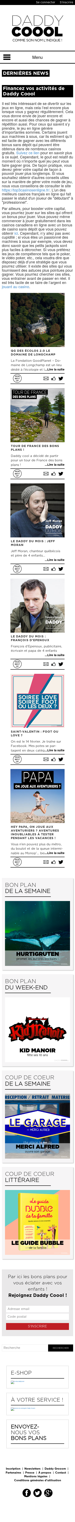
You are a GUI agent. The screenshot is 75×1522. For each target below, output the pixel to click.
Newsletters (32, 1469)
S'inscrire (66, 2)
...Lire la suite (55, 369)
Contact (60, 1472)
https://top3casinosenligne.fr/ (26, 190)
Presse (29, 1472)
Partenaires (13, 1472)
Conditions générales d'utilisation (37, 1480)
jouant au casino (15, 286)
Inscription (13, 1469)
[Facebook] (26, 1493)
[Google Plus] (48, 1493)
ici (16, 233)
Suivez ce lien (27, 152)
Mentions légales (36, 1476)
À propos (44, 1472)
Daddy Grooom (55, 1469)
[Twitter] (37, 1493)
